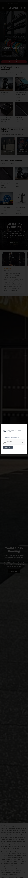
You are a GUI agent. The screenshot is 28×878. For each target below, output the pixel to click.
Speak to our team (14, 62)
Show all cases (14, 242)
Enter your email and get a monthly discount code (12, 430)
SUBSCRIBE (7, 447)
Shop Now (7, 53)
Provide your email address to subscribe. (11, 437)
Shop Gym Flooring (14, 571)
